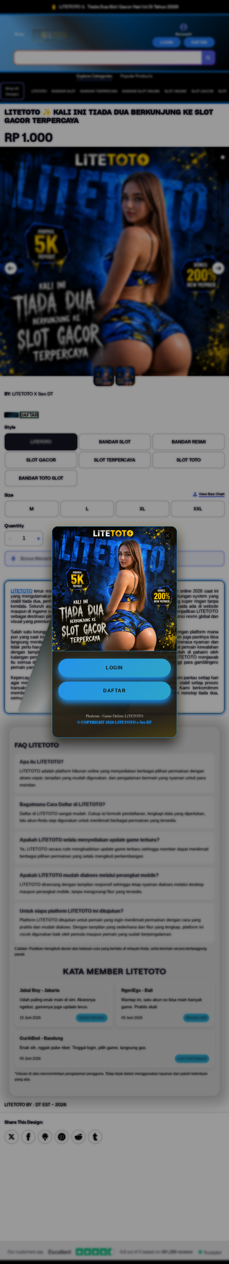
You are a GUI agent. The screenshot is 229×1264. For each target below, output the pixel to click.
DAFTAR (114, 690)
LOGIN (114, 667)
